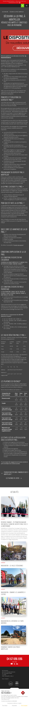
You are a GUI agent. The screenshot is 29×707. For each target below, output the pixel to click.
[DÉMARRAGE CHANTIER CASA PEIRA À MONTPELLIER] (13, 635)
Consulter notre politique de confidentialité (9, 701)
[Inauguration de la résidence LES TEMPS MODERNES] (13, 607)
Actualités (3, 519)
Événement (3, 562)
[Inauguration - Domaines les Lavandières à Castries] (13, 578)
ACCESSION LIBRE (5, 11)
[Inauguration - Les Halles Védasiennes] (13, 551)
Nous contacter (5, 678)
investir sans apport (18, 245)
